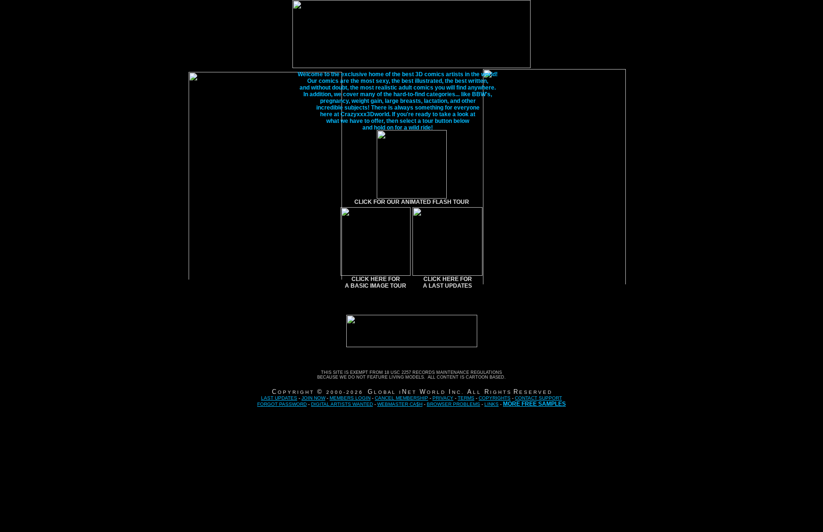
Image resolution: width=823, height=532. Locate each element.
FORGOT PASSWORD (282, 404)
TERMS (466, 398)
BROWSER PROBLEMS (453, 404)
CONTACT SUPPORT (538, 398)
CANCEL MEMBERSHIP (401, 398)
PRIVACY (442, 398)
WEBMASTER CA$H (399, 404)
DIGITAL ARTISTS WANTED (342, 404)
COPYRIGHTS (495, 398)
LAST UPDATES (279, 398)
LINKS (491, 404)
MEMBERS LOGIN (350, 398)
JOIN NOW (313, 398)
